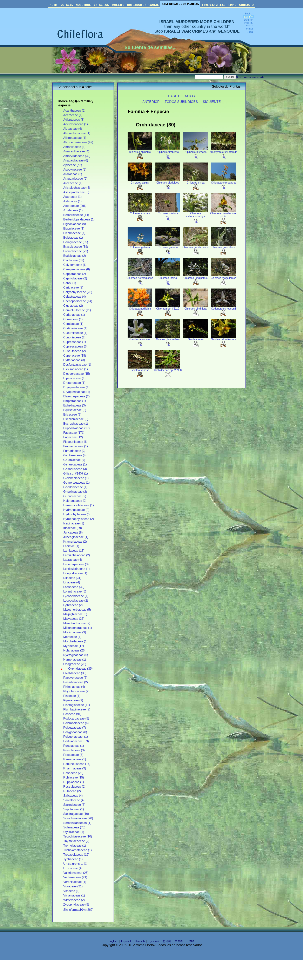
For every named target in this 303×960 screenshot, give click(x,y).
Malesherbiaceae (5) (77, 609)
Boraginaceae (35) (75, 242)
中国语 (179, 941)
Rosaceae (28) (73, 773)
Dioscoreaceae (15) (76, 373)
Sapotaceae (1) (73, 809)
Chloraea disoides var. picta (223, 215)
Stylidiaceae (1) (73, 832)
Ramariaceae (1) (74, 759)
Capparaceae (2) (74, 274)
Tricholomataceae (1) (77, 850)
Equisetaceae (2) (74, 410)
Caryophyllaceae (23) (77, 292)
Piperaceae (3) (73, 700)
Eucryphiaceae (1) (75, 423)
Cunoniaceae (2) (74, 337)
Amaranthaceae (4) (76, 151)
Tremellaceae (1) (74, 845)
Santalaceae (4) (74, 800)
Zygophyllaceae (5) (76, 904)
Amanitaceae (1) (74, 146)
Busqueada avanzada (250, 77)
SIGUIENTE (212, 102)
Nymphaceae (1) (74, 659)
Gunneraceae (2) (74, 496)
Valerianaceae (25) (75, 872)
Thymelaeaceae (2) (76, 841)
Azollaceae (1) (73, 210)
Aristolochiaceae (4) (76, 187)
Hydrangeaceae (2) (76, 509)
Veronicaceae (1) (74, 881)
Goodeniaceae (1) (75, 487)
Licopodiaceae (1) (75, 573)
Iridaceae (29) (72, 528)
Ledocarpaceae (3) (76, 564)
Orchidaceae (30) (80, 668)
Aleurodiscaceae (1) (76, 133)
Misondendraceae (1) (77, 627)
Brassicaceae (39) (75, 246)
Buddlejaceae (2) (74, 255)
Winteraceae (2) (74, 900)
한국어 (167, 941)
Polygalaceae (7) (74, 727)
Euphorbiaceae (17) (76, 428)
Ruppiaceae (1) (73, 782)
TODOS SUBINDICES (181, 102)
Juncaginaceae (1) (75, 537)
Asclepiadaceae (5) (76, 192)
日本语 (191, 941)
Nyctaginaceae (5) (75, 655)
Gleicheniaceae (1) (76, 478)
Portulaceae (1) (73, 745)
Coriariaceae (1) (74, 314)
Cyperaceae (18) (74, 355)
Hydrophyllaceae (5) (76, 514)
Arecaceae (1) (72, 183)
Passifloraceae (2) (75, 682)
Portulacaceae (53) (76, 741)
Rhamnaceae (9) (74, 768)
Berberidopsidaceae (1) (79, 219)
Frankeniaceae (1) (75, 446)
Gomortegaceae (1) (76, 482)
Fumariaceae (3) (74, 450)
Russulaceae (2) (74, 786)
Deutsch (140, 941)
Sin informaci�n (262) (78, 909)
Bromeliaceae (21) (75, 251)
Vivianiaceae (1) (74, 895)
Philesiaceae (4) (74, 686)
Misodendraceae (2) (76, 623)
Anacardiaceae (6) (75, 160)
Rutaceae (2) (72, 791)
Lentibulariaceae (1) (76, 568)
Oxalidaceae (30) (74, 673)
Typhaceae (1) (73, 859)
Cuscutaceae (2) (74, 351)
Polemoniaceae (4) (76, 723)
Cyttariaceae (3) (74, 360)
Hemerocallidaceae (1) (78, 505)
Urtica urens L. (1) (75, 863)
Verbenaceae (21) (75, 877)
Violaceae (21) (73, 886)
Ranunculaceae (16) (76, 764)
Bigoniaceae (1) (73, 228)
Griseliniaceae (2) (75, 491)
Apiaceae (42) (72, 165)
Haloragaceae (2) (75, 500)
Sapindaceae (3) (74, 804)
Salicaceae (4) (73, 795)
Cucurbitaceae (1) (75, 333)
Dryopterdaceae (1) (76, 387)
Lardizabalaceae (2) (76, 555)
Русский (154, 941)
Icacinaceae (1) (73, 523)
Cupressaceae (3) (75, 346)
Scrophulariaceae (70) (78, 818)
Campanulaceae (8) (76, 269)
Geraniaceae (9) (74, 460)
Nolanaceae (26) (74, 650)
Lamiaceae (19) (73, 550)
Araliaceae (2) (72, 174)
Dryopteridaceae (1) (76, 391)
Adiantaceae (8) (74, 119)
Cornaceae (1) (73, 319)
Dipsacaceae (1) (74, 378)
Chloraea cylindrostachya (195, 215)
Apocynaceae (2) (74, 169)
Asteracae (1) (72, 196)
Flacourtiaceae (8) (75, 441)
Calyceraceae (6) (75, 264)
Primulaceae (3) (74, 750)
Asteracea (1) (72, 201)
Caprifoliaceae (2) (75, 278)
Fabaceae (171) (74, 432)
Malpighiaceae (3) (75, 614)
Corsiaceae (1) (73, 323)
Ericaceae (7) (72, 414)
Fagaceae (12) (73, 437)
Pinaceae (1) (71, 695)
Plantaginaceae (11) (76, 705)
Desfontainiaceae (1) (77, 364)
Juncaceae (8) (73, 532)
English (112, 941)
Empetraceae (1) (74, 401)
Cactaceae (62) (73, 260)
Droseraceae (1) (74, 382)
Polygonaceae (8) (75, 732)
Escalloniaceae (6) (75, 419)
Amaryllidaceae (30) (76, 156)
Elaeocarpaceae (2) (76, 396)
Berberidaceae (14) (76, 215)
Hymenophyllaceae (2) (78, 519)
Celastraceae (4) (74, 296)
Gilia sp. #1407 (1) (75, 473)
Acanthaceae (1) (74, 110)
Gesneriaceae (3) (75, 469)
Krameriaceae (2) (75, 541)
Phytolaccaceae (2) (76, 691)
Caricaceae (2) (73, 287)
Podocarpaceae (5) (76, 718)
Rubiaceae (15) (73, 777)
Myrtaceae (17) (73, 646)
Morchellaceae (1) (75, 641)
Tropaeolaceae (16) (76, 854)
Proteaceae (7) (73, 754)
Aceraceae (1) (72, 115)
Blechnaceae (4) (74, 233)
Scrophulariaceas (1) (77, 823)
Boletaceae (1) (73, 237)
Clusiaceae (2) (73, 305)
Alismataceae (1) (74, 137)
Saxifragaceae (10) (76, 813)
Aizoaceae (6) (72, 128)
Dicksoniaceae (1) (75, 369)
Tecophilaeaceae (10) (77, 836)
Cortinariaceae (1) (75, 328)
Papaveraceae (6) (75, 677)
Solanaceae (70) (74, 827)
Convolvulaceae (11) (77, 310)
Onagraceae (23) (74, 664)
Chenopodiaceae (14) (77, 301)
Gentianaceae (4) (75, 455)
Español (126, 941)
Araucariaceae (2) (75, 178)
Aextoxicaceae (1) (75, 124)
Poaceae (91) (72, 714)
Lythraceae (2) (73, 605)
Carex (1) (69, 283)
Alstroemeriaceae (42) (78, 142)
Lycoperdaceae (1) (75, 596)
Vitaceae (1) (71, 891)
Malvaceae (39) (73, 618)
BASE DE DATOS (181, 96)
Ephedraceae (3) (74, 405)
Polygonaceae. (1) (75, 736)
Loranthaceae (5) (74, 591)
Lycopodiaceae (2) (75, 600)
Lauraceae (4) (72, 559)
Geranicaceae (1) (75, 464)
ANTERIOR (151, 102)
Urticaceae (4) (72, 868)
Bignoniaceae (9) (74, 224)
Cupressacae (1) (74, 342)
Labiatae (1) (71, 546)
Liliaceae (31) (72, 578)
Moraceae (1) (72, 636)
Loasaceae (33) (73, 587)
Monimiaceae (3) (74, 632)
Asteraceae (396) (75, 205)
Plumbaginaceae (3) (76, 709)
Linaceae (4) (71, 582)
